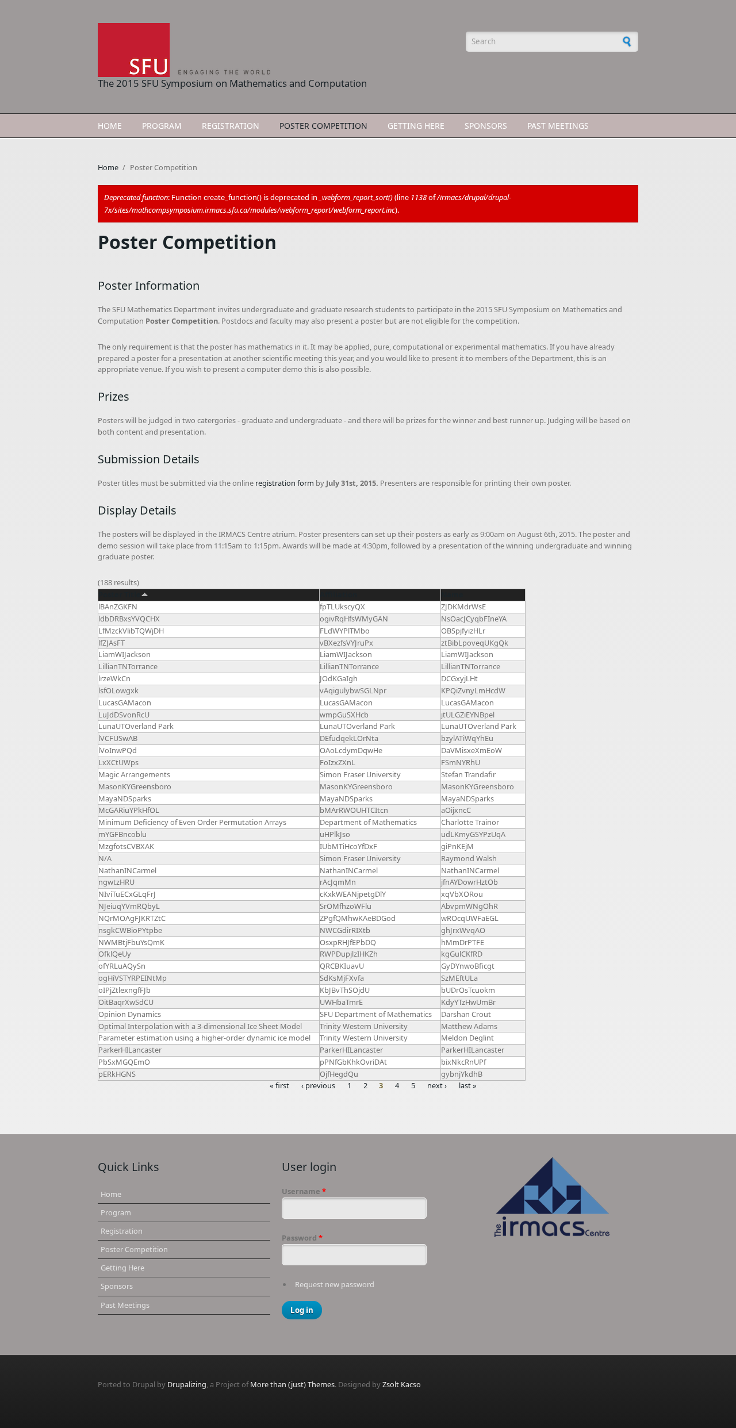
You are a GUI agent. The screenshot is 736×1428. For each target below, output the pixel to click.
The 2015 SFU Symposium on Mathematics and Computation (232, 83)
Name (452, 594)
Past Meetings (558, 125)
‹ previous (318, 1086)
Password (302, 1238)
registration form (284, 483)
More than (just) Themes (292, 1384)
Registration (230, 125)
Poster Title (119, 594)
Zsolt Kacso (401, 1384)
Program (162, 125)
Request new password (334, 1284)
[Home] (276, 50)
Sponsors (486, 125)
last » (468, 1086)
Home (110, 125)
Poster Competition (323, 125)
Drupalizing (186, 1384)
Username (304, 1191)
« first (279, 1086)
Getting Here (416, 125)
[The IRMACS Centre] (552, 1197)
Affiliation (338, 594)
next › (437, 1086)
